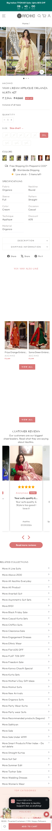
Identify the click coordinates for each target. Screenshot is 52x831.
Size (5, 128)
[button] (24, 537)
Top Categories (25, 790)
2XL (44, 135)
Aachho (7, 83)
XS (6, 135)
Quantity (8, 114)
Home (25, 23)
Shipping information (26, 247)
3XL (7, 142)
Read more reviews (26, 545)
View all (27, 367)
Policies (25, 811)
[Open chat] (46, 814)
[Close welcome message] (46, 799)
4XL (17, 142)
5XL (26, 142)
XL (35, 135)
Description (26, 240)
